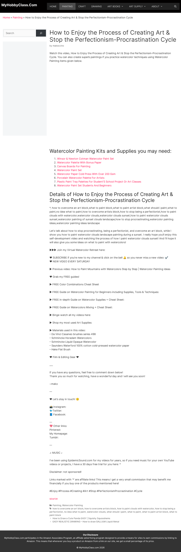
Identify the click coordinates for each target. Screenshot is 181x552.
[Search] (41, 33)
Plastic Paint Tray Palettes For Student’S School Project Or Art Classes (99, 181)
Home (53, 6)
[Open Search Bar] (175, 6)
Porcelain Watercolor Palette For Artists (80, 177)
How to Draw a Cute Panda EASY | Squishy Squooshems (81, 518)
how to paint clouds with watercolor (135, 508)
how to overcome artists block (100, 508)
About (155, 6)
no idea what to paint (75, 511)
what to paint (134, 511)
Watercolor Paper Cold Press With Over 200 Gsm (86, 173)
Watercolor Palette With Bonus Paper (79, 162)
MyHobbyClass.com (19, 5)
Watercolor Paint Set (69, 170)
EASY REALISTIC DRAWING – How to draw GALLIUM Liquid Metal (86, 521)
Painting (67, 6)
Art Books (113, 6)
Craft (82, 6)
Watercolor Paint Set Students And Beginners (84, 185)
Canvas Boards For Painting (73, 166)
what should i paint (116, 511)
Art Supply (136, 6)
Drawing (96, 6)
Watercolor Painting (72, 505)
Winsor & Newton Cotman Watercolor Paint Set (85, 158)
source (53, 498)
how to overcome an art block (68, 508)
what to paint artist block (155, 511)
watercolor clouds (96, 511)
